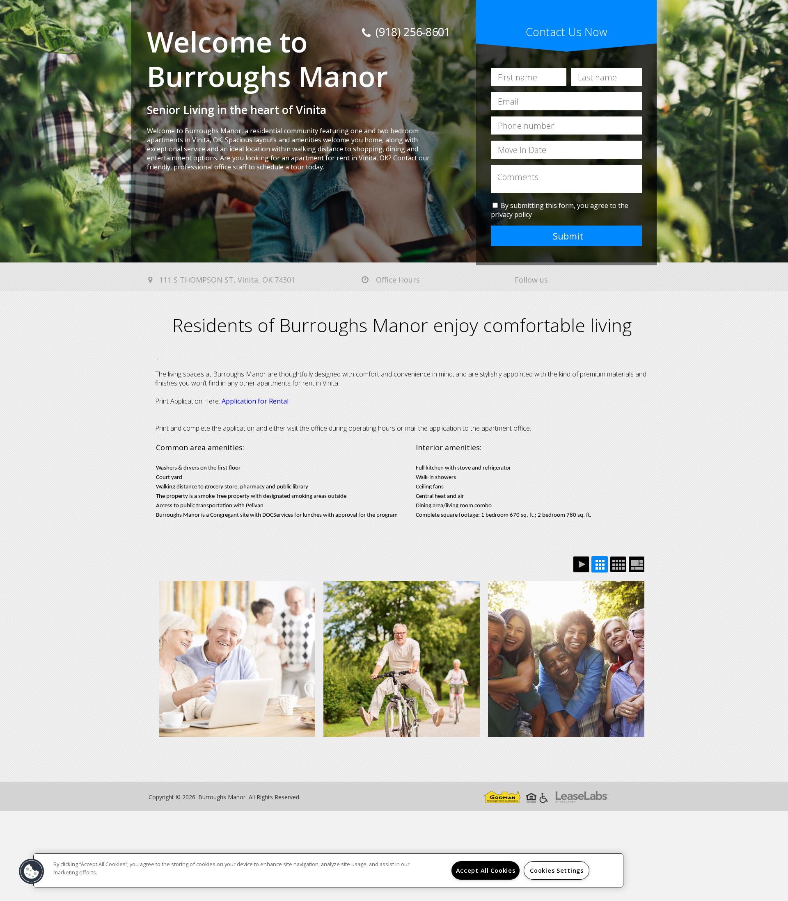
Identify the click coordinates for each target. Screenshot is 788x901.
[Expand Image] (237, 659)
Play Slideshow (581, 564)
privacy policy (511, 214)
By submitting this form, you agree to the (564, 205)
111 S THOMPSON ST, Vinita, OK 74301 (226, 280)
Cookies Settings (557, 870)
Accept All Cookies (485, 870)
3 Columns (599, 564)
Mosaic (636, 564)
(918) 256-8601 (411, 31)
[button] (31, 871)
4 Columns (618, 564)
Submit (568, 236)
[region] (328, 870)
